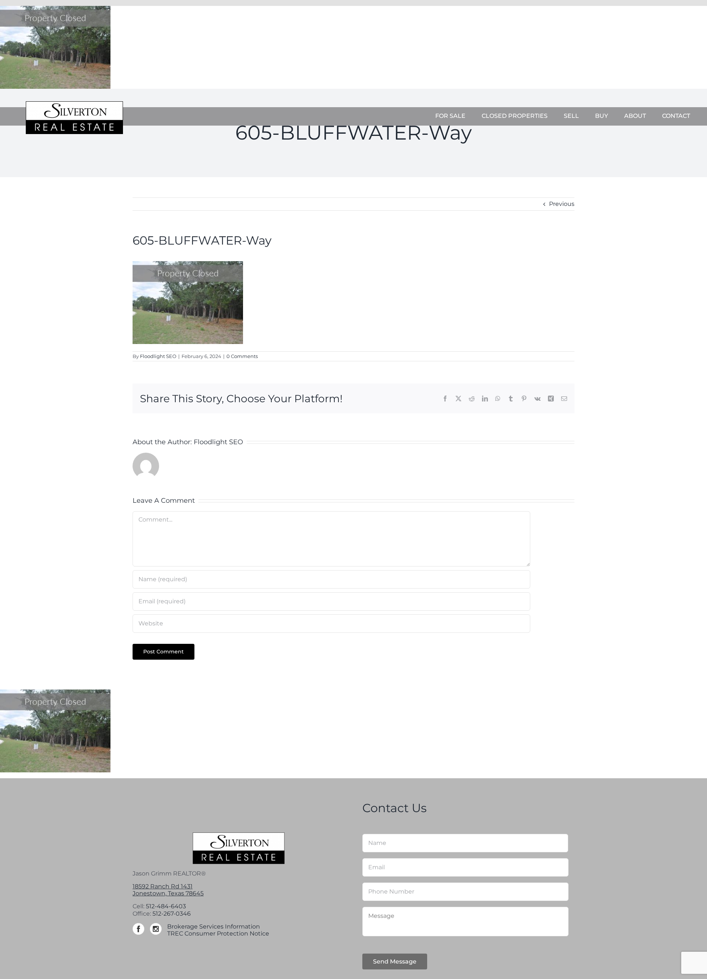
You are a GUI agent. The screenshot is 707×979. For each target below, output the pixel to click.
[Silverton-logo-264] (74, 104)
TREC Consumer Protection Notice (218, 933)
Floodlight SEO (158, 356)
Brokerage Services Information (213, 926)
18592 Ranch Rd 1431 (163, 886)
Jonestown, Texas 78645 (168, 893)
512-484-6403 (166, 906)
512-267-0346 (171, 913)
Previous (561, 203)
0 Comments (242, 356)
